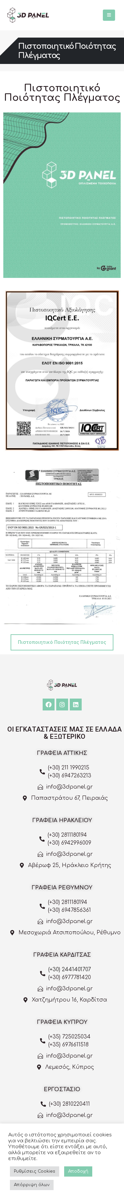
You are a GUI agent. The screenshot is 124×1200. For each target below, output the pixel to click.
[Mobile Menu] (109, 15)
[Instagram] (62, 704)
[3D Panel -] (28, 15)
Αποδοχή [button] (78, 1171)
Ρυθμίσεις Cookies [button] (34, 1171)
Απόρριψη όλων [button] (32, 1185)
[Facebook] (49, 704)
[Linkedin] (76, 704)
